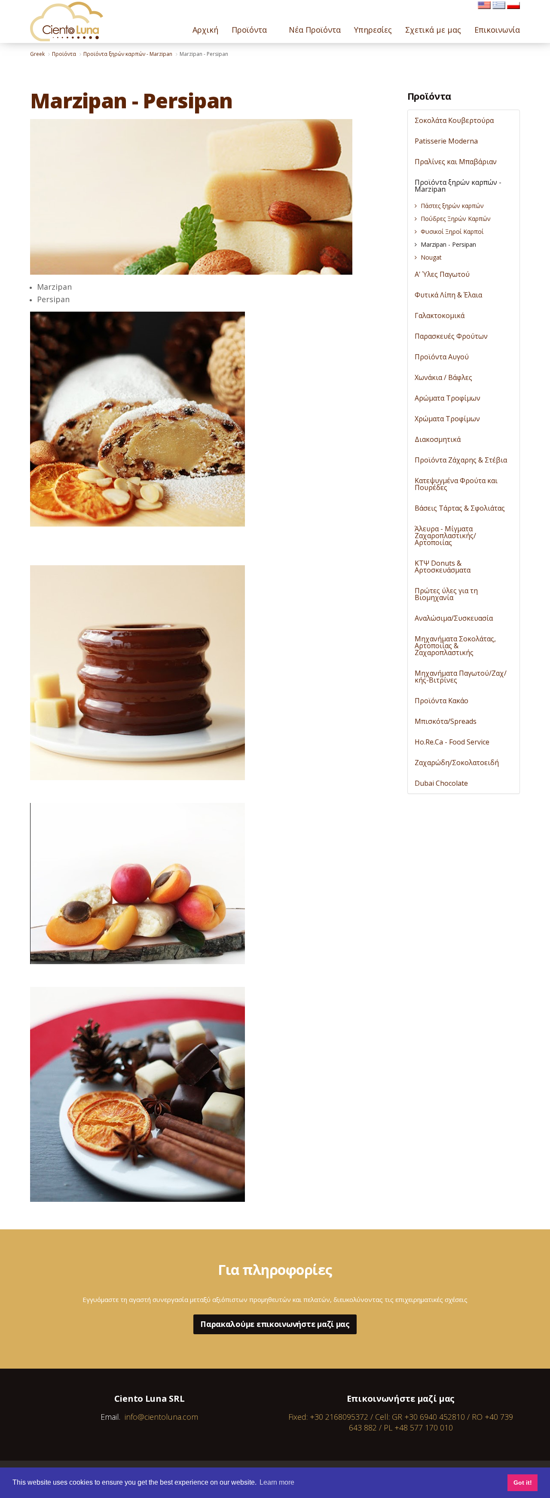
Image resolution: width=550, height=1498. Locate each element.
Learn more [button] (277, 1482)
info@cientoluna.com (161, 1417)
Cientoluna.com (66, 21)
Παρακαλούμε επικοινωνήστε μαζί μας (275, 1324)
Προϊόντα (429, 95)
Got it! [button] (522, 1482)
